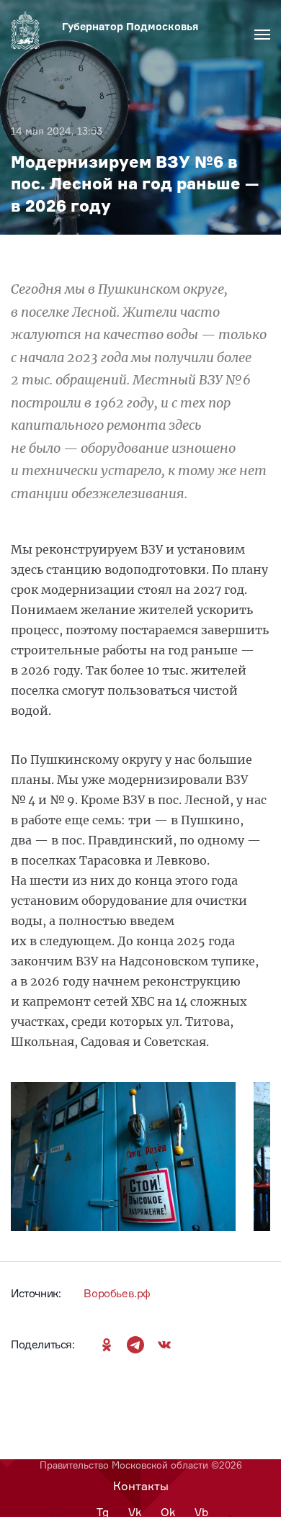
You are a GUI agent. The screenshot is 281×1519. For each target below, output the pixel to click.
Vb (201, 1512)
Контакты (141, 1486)
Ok (168, 1512)
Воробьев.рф (117, 1293)
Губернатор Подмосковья (130, 26)
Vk (134, 1512)
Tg (103, 1512)
